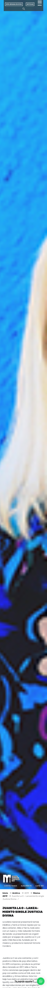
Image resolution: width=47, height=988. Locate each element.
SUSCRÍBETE (26, 886)
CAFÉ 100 (39, 886)
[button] (40, 981)
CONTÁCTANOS (10, 886)
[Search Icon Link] (23, 9)
